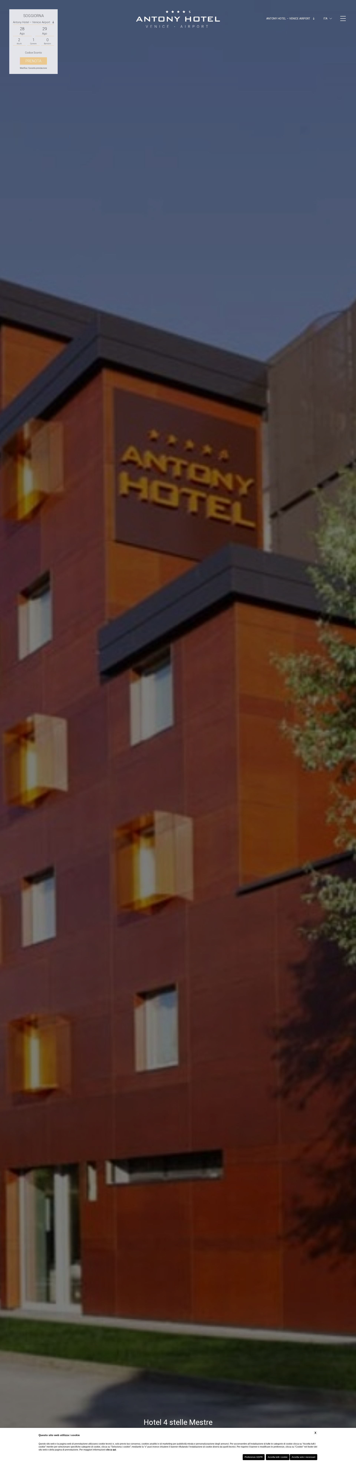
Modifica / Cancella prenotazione (33, 68)
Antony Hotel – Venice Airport (288, 18)
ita (325, 18)
